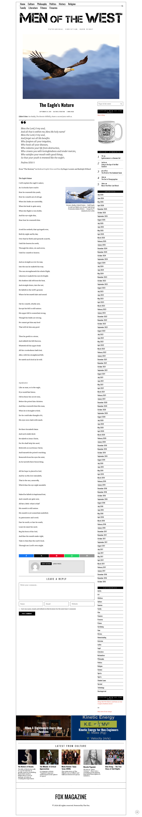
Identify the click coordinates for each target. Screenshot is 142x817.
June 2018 (101, 510)
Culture (55, 111)
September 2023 (103, 284)
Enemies (100, 605)
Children (100, 598)
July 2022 (100, 334)
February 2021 (102, 395)
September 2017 (102, 542)
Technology (101, 687)
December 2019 (102, 445)
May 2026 (100, 202)
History (100, 634)
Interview (100, 641)
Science (100, 670)
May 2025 (100, 230)
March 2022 (101, 349)
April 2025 (101, 234)
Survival (100, 684)
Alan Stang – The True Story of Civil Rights (113, 767)
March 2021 (101, 392)
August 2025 (101, 220)
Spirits (100, 673)
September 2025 (103, 216)
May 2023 (100, 298)
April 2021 (101, 388)
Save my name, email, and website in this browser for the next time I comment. (48, 609)
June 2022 (101, 338)
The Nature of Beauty (26, 766)
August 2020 (101, 417)
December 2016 (102, 574)
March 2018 (101, 521)
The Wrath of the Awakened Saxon (111, 173)
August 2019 (101, 460)
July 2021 (100, 377)
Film (99, 612)
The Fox (86, 805)
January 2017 (101, 571)
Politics (100, 662)
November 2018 (102, 492)
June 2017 (100, 553)
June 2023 (101, 295)
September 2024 (103, 259)
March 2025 (101, 238)
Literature (61, 111)
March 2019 (101, 478)
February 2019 (102, 481)
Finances (100, 616)
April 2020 (101, 431)
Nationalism (101, 655)
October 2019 (102, 452)
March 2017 (101, 564)
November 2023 (102, 277)
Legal (99, 648)
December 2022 (102, 316)
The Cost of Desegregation (109, 179)
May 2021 (100, 384)
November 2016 (102, 578)
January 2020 (102, 442)
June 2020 (101, 424)
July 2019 (100, 463)
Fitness (100, 623)
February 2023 (102, 309)
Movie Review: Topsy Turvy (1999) (69, 767)
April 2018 (101, 517)
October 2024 (102, 255)
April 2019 (101, 474)
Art (98, 594)
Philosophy (101, 659)
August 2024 (101, 263)
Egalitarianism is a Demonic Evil (110, 158)
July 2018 (100, 506)
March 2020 (101, 435)
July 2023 (100, 291)
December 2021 (102, 359)
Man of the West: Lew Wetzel (110, 186)
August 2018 (101, 503)
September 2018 (102, 499)
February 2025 (102, 241)
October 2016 (102, 581)
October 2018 (102, 495)
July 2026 (100, 195)
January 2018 (101, 528)
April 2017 (101, 560)
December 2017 (102, 531)
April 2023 (101, 302)
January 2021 (101, 399)
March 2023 (101, 306)
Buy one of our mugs (105, 711)
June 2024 (101, 270)
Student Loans (102, 680)
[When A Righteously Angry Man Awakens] (43, 727)
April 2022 (101, 345)
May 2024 (101, 273)
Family (99, 609)
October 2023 (102, 281)
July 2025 (100, 223)
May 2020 (101, 427)
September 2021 (102, 370)
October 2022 (102, 324)
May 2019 (100, 470)
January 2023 (102, 313)
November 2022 (102, 320)
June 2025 (101, 227)
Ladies (99, 644)
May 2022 (100, 341)
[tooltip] (26, 555)
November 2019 (102, 449)
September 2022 (103, 327)
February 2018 (102, 524)
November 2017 (102, 535)
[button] (121, 104)
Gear (99, 630)
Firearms (100, 619)
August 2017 (101, 546)
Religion (100, 666)
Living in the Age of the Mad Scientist (109, 166)
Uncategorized (102, 691)
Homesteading (102, 637)
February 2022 (102, 352)
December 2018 (102, 488)
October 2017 (102, 538)
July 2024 (100, 266)
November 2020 (102, 406)
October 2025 (102, 212)
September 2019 (102, 456)
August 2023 (101, 288)
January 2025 (102, 245)
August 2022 (101, 331)
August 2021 (101, 374)
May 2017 (100, 556)
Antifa (99, 591)
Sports (100, 677)
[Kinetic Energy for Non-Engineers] (98, 727)
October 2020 (102, 409)
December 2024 (102, 248)
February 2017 (102, 567)
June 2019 (101, 467)
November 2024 (102, 252)
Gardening (101, 627)
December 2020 (102, 402)
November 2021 (102, 363)
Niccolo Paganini (89, 767)
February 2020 (102, 438)
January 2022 (102, 356)
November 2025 (102, 209)
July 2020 (100, 420)
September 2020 (103, 413)
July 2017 (100, 549)
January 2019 (101, 485)
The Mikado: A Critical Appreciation (48, 767)
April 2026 (101, 205)
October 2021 (102, 367)
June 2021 (101, 381)
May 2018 (100, 513)
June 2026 (101, 198)
